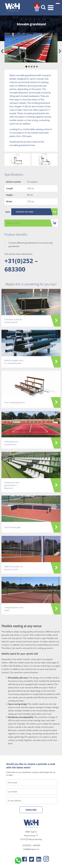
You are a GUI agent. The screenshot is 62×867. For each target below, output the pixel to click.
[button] (26, 65)
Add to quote (13, 222)
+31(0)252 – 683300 (21, 264)
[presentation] (2, 51)
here (32, 145)
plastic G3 (14, 136)
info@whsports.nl (31, 849)
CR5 (24, 136)
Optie (7, 211)
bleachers (23, 92)
